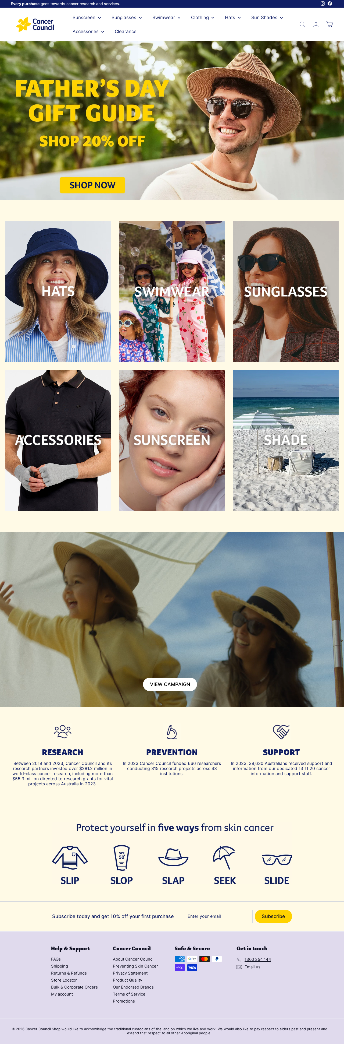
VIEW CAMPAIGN (170, 684)
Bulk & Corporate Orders (74, 987)
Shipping (59, 966)
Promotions (124, 1001)
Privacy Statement (130, 973)
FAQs (56, 959)
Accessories (86, 31)
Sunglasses (125, 17)
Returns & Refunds (69, 973)
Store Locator (64, 980)
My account (62, 994)
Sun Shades (265, 17)
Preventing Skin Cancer (135, 966)
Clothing (200, 17)
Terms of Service (129, 994)
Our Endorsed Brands (133, 987)
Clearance (126, 31)
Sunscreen (85, 17)
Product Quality (127, 980)
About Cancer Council (134, 959)
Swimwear (164, 17)
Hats (230, 17)
